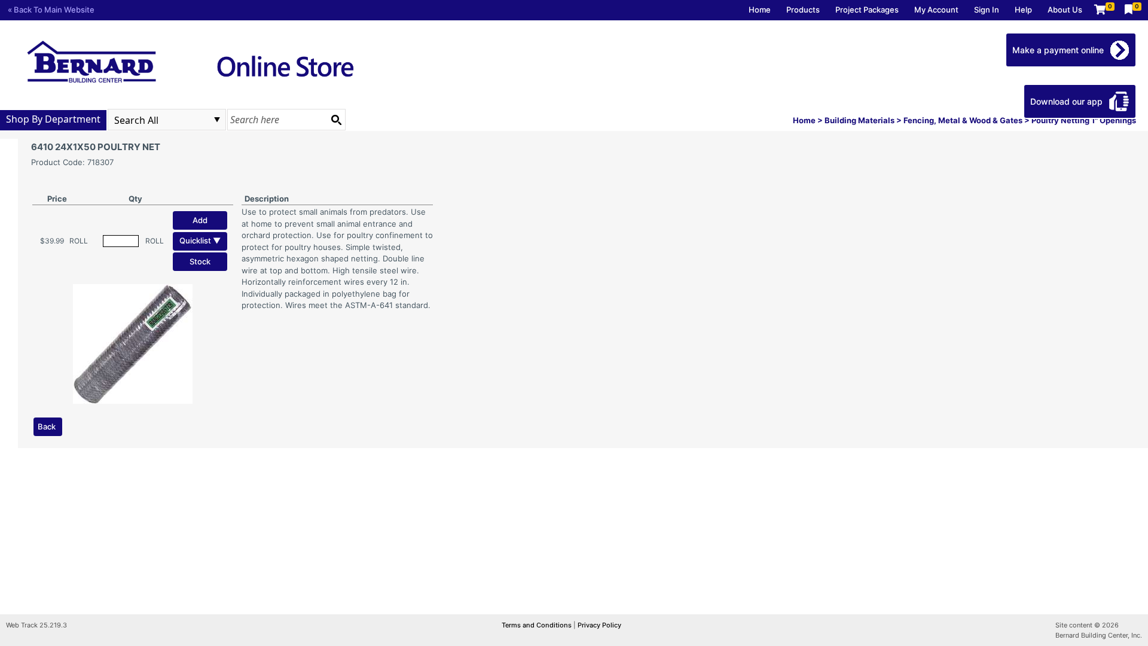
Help (1023, 9)
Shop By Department (53, 119)
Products (803, 9)
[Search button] (336, 119)
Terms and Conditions (537, 625)
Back (47, 426)
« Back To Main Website (51, 9)
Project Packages (867, 9)
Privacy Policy (599, 625)
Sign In (986, 9)
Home (760, 9)
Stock (200, 261)
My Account (936, 9)
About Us (1065, 9)
